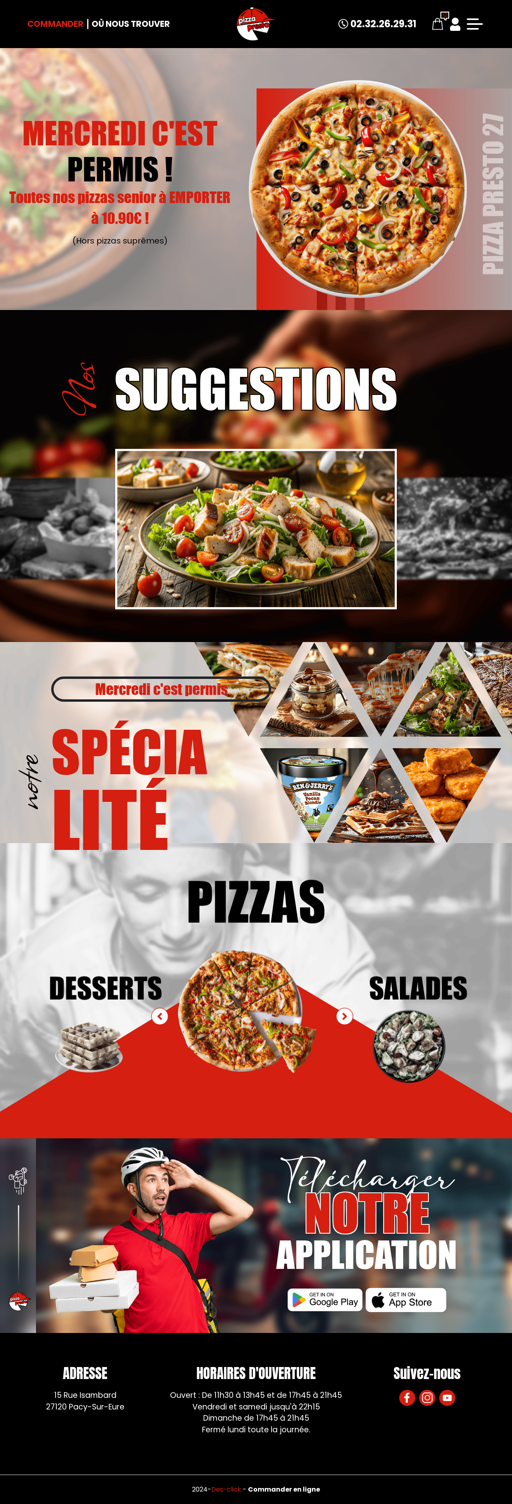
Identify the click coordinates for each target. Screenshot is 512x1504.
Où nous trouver (131, 24)
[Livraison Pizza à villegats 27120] (256, 24)
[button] (345, 1016)
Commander (55, 24)
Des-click (226, 1489)
